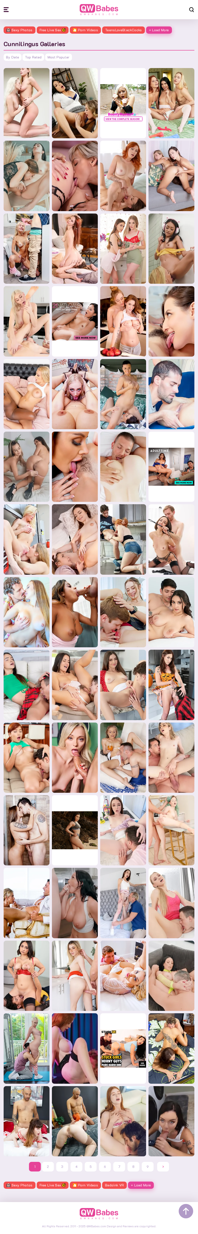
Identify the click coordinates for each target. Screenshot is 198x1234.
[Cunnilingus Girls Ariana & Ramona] (171, 176)
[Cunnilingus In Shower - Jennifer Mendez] (27, 830)
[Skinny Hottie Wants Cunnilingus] (123, 903)
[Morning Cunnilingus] (75, 539)
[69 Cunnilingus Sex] (27, 321)
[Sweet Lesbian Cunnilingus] (75, 249)
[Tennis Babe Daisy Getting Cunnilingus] (123, 612)
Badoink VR (114, 1185)
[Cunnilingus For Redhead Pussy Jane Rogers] (123, 1121)
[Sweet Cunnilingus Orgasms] (171, 321)
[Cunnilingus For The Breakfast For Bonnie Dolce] (123, 758)
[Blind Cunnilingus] (171, 612)
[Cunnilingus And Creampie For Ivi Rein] (171, 903)
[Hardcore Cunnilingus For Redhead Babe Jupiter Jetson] (75, 1121)
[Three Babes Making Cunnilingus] (171, 103)
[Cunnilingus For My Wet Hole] (75, 685)
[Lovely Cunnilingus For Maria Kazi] (123, 830)
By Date (12, 57)
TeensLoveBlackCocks (123, 30)
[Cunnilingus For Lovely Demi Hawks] (171, 758)
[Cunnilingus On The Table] (75, 976)
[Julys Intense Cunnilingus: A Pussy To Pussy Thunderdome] (27, 103)
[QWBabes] (99, 9)
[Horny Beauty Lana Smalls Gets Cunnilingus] (27, 1121)
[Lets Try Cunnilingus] (123, 249)
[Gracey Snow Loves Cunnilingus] (123, 539)
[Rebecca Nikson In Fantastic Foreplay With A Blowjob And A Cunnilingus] (171, 830)
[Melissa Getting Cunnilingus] (27, 612)
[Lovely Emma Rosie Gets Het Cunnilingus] (27, 249)
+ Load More (159, 30)
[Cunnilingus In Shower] (75, 903)
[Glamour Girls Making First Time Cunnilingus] (75, 467)
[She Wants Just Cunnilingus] (27, 685)
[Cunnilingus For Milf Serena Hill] (123, 976)
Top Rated (33, 57)
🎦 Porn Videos (85, 30)
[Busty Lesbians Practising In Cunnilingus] (75, 394)
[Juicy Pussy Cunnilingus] (171, 249)
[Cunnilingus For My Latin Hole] (75, 612)
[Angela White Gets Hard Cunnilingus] (171, 976)
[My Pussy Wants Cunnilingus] (171, 1048)
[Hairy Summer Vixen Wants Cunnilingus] (27, 903)
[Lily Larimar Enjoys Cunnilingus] (123, 467)
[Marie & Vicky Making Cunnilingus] (123, 394)
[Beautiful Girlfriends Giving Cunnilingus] (27, 467)
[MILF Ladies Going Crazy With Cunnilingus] (27, 539)
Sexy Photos (22, 30)
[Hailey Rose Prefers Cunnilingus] (27, 976)
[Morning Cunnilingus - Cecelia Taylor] (75, 758)
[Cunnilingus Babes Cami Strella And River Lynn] (75, 103)
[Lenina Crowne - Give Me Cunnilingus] (75, 1048)
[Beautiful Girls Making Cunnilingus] (75, 176)
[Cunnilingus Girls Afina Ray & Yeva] (27, 176)
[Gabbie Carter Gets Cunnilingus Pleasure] (171, 1121)
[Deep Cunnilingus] (123, 176)
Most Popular (59, 57)
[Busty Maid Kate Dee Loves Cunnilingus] (27, 1048)
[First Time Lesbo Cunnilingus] (123, 321)
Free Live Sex (50, 30)
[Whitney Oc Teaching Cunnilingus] (171, 685)
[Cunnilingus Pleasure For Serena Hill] (123, 685)
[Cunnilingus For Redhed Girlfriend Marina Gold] (27, 758)
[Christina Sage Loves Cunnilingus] (171, 539)
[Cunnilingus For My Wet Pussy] (171, 394)
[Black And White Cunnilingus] (27, 394)
